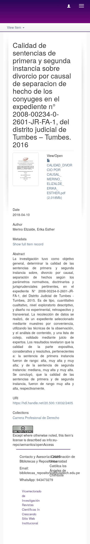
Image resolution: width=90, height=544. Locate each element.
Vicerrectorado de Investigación (31, 496)
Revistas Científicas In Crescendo (31, 509)
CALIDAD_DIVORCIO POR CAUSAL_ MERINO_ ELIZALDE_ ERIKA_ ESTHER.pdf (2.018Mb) (59, 181)
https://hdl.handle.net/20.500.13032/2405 (43, 402)
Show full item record (28, 244)
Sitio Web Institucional (30, 520)
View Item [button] (14, 27)
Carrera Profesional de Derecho (36, 417)
